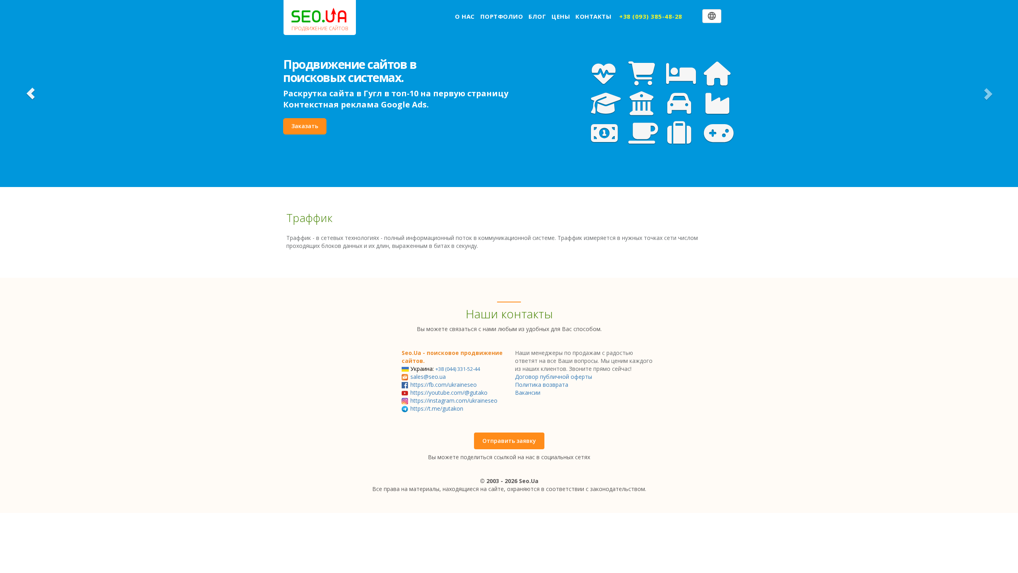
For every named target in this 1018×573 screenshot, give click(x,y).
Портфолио (501, 16)
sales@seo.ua (428, 376)
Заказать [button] (304, 126)
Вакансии (527, 392)
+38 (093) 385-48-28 (650, 16)
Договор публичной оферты (553, 376)
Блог (537, 16)
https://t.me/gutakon (436, 408)
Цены (561, 16)
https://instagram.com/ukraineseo (453, 400)
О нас (465, 16)
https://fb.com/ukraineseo (443, 384)
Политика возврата (541, 384)
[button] (30, 93)
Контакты (593, 16)
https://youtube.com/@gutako (449, 392)
